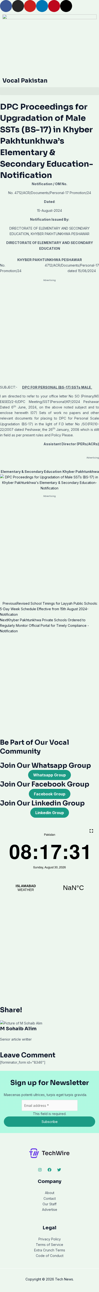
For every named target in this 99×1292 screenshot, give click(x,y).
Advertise (49, 1209)
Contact (49, 1198)
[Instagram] (40, 1170)
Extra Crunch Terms (49, 1250)
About (49, 1193)
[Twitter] (59, 1170)
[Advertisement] (49, 333)
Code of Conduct (49, 1256)
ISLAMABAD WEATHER (49, 888)
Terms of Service (49, 1245)
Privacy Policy (49, 1239)
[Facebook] (49, 1170)
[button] (49, 91)
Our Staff (49, 1204)
